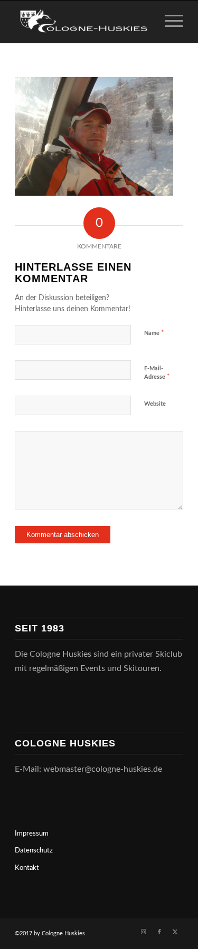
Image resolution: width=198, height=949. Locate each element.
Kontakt (27, 868)
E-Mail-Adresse (157, 373)
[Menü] (168, 22)
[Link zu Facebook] (159, 932)
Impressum (32, 833)
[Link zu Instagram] (144, 932)
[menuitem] (168, 22)
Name (154, 333)
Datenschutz (34, 850)
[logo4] (82, 22)
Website (155, 404)
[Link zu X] (175, 932)
